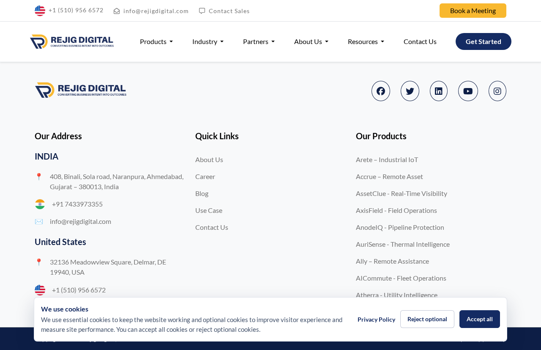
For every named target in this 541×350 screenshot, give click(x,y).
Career (205, 176)
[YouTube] (468, 91)
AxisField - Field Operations (396, 210)
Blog (201, 193)
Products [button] (154, 41)
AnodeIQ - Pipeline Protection (400, 227)
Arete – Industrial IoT (387, 159)
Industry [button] (205, 41)
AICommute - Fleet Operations (401, 278)
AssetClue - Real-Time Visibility (401, 193)
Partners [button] (256, 41)
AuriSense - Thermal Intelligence (403, 244)
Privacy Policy (376, 319)
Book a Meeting (473, 10)
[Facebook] (381, 91)
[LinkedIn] (439, 91)
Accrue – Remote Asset (389, 176)
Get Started (483, 41)
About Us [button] (308, 41)
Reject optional (427, 318)
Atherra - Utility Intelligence (396, 295)
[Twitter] (410, 91)
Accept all (480, 318)
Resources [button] (363, 41)
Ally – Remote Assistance (392, 261)
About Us (209, 159)
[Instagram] (497, 91)
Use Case (208, 210)
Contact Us (420, 41)
